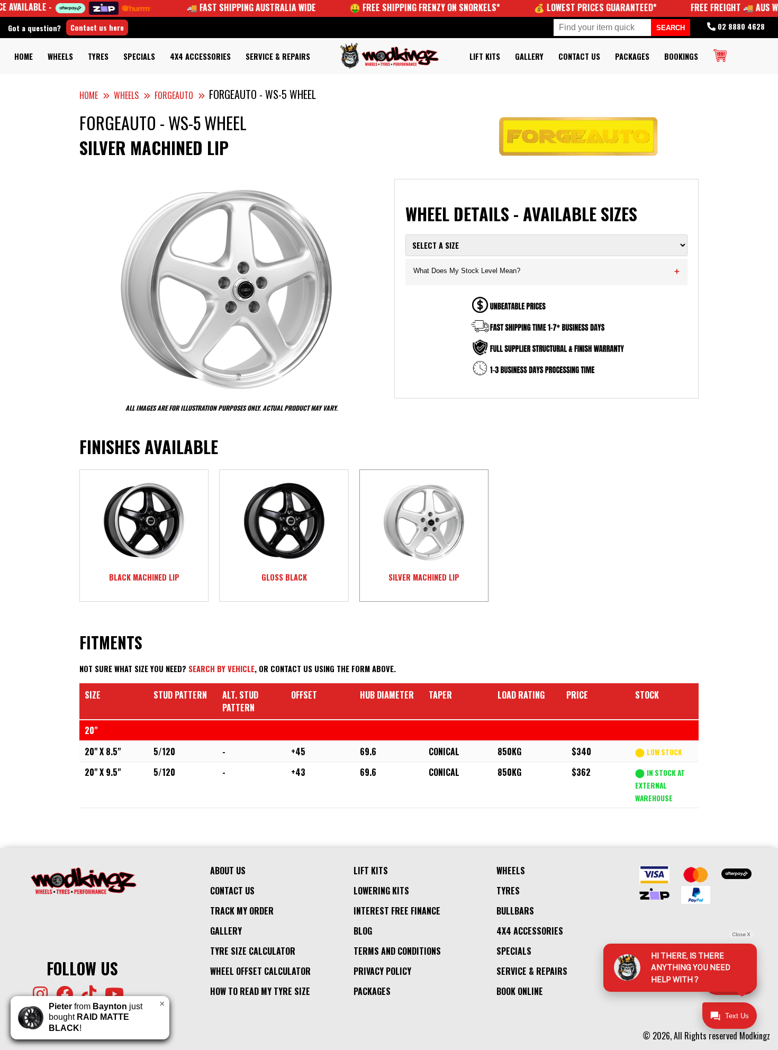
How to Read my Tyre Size (260, 991)
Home (23, 56)
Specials (139, 56)
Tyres (98, 56)
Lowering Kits (381, 890)
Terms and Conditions (397, 951)
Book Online (519, 991)
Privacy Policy (382, 971)
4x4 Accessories (200, 56)
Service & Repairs (278, 56)
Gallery (529, 56)
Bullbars (515, 910)
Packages (632, 56)
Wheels (60, 56)
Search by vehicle (221, 668)
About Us (228, 870)
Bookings (681, 56)
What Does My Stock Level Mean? (546, 272)
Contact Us (579, 56)
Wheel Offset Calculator (260, 971)
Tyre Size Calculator (252, 951)
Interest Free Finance (397, 910)
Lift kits (484, 56)
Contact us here (97, 27)
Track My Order (242, 910)
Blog (363, 931)
